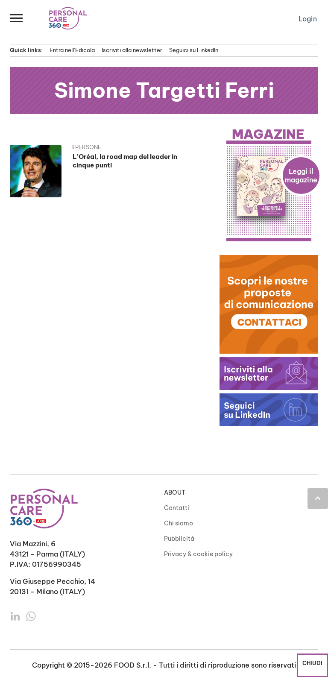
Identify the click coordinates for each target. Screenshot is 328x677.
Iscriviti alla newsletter (132, 50)
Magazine (268, 134)
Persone (88, 147)
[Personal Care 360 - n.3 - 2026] (269, 186)
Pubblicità (179, 538)
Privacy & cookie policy (198, 554)
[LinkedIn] (16, 615)
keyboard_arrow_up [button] (318, 498)
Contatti (176, 508)
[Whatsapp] (31, 615)
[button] (16, 18)
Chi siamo (178, 523)
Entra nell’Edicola (72, 50)
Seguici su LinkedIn (193, 50)
